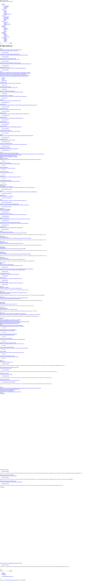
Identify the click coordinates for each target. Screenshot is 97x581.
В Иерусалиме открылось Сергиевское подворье (8, 475)
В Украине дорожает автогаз (5, 122)
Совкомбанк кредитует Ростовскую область (7, 168)
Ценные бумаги (6, 36)
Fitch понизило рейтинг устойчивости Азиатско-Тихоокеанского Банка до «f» (13, 200)
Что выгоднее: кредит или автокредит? (6, 172)
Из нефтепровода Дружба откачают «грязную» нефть (9, 356)
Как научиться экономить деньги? (6, 368)
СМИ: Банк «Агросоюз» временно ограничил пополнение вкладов (11, 243)
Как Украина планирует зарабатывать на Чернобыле (9, 148)
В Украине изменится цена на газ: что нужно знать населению (11, 288)
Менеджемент (6, 18)
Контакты (3, 573)
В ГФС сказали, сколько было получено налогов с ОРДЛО (10, 322)
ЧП (4, 30)
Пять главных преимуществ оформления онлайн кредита (10, 163)
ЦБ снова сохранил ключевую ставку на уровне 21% (9, 50)
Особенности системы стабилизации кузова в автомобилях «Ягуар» (12, 118)
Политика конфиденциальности (7, 576)
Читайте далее (2, 236)
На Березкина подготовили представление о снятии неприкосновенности (12, 269)
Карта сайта (4, 574)
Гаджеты (5, 38)
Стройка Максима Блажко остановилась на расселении (9, 274)
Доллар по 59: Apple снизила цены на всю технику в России (10, 109)
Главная (3, 572)
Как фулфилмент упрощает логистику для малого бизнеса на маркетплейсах (13, 74)
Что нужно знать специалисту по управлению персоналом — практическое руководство (15, 73)
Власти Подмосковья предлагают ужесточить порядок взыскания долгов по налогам (14, 321)
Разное (5, 20)
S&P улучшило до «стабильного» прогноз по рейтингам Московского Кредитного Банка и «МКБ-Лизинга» (18, 191)
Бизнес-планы (6, 16)
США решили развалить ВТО (5, 293)
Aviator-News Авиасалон (4, 469)
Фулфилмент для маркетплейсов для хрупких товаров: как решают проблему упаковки (15, 72)
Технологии (4, 37)
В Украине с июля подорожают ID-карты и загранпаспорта (10, 298)
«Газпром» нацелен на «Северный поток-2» (7, 139)
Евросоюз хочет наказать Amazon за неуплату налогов (9, 320)
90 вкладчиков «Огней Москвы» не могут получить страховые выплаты (12, 259)
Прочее (5, 31)
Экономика (4, 33)
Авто (3, 4)
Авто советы (6, 6)
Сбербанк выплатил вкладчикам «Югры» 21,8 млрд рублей (10, 83)
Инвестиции (6, 17)
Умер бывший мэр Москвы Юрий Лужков (7, 334)
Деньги (3, 21)
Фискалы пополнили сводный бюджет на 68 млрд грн (9, 323)
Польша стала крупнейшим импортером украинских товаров (10, 154)
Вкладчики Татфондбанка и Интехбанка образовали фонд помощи (11, 91)
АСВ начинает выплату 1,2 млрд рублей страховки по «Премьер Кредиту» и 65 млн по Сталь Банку (17, 187)
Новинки (5, 7)
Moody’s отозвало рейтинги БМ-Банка (6, 196)
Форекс (5, 19)
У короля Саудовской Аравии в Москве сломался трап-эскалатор (11, 481)
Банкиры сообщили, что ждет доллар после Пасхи (8, 309)
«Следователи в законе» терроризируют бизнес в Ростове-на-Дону (11, 282)
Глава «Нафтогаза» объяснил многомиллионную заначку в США (11, 265)
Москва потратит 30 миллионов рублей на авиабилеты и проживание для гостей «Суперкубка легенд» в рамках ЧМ (20, 314)
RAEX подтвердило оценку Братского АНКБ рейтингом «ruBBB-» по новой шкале (14, 204)
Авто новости (6, 5)
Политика (3, 32)
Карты (5, 12)
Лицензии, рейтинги (8, 189)
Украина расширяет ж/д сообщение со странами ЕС (9, 156)
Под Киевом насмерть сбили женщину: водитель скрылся (10, 131)
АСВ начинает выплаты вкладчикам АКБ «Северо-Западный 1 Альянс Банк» (13, 96)
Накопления (6, 22)
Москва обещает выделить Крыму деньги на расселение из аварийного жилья (13, 144)
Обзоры (5, 8)
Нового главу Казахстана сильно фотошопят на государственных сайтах (12, 339)
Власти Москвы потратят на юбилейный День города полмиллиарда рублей (13, 214)
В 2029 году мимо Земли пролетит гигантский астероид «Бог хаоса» (12, 343)
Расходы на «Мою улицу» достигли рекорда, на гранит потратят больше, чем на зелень (15, 218)
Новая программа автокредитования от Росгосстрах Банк (10, 181)
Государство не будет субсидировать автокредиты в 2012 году (10, 176)
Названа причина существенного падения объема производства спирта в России (14, 76)
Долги (5, 11)
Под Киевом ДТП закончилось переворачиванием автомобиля (11, 126)
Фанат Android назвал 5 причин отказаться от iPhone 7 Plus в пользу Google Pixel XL (14, 113)
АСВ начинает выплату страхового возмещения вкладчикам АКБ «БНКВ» (13, 248)
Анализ (5, 34)
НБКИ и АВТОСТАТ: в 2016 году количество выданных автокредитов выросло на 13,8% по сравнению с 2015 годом (20, 159)
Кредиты (5, 13)
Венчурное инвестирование (5, 210)
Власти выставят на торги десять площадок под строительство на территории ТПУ (14, 223)
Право (5, 27)
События (5, 29)
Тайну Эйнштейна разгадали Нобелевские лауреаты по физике (11, 563)
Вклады (5, 10)
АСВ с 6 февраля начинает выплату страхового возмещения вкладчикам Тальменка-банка (15, 238)
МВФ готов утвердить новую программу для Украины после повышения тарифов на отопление (16, 135)
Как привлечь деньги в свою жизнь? (6, 374)
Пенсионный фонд (7, 24)
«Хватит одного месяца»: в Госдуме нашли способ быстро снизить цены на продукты (15, 75)
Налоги (5, 23)
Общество (4, 26)
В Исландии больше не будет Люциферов (7, 330)
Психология (6, 28)
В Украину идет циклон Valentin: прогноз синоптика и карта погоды (12, 352)
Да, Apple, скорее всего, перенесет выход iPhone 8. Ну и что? (10, 100)
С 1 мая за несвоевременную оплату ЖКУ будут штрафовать (10, 319)
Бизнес (3, 15)
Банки (3, 9)
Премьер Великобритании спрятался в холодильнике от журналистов (12, 326)
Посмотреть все (2, 185)
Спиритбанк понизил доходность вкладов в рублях (9, 87)
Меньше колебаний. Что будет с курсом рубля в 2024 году (10, 380)
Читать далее (2, 291)
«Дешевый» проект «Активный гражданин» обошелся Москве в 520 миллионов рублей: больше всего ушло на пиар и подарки (22, 153)
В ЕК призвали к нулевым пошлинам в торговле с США (10, 59)
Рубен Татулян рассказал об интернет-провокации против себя (11, 278)
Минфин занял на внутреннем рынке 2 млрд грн (8, 155)
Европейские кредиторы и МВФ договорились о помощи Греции (11, 227)
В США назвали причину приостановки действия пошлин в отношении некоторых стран (15, 63)
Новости (3, 25)
